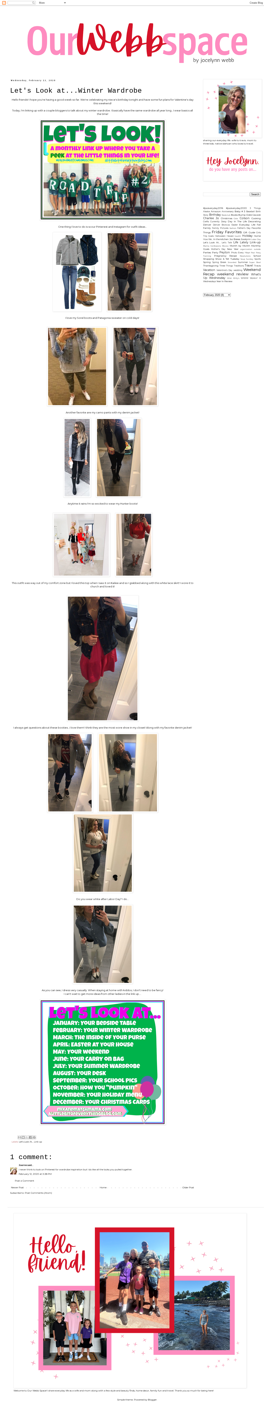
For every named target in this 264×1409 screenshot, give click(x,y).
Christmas (226, 218)
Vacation (209, 270)
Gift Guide (249, 232)
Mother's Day (218, 249)
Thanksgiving (210, 265)
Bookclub (226, 215)
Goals (211, 236)
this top (85, 582)
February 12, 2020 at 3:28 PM (35, 1173)
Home (103, 1187)
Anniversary (228, 211)
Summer (243, 262)
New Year (232, 249)
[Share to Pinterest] (34, 1137)
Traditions (239, 266)
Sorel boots (84, 317)
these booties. (58, 727)
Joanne (23, 1165)
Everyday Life (247, 224)
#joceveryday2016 (213, 208)
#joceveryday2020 (236, 208)
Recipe (233, 255)
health (238, 236)
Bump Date (245, 214)
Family (207, 227)
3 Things (255, 208)
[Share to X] (27, 1137)
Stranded (232, 262)
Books (234, 214)
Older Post (188, 1187)
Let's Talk (227, 242)
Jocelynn (246, 239)
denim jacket (130, 412)
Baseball (250, 211)
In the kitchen (221, 239)
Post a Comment (24, 1180)
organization (246, 249)
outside (257, 249)
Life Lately (240, 242)
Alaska (206, 211)
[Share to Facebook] (30, 1137)
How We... (208, 239)
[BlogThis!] (23, 1137)
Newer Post (17, 1187)
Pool (253, 253)
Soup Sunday (247, 259)
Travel (249, 265)
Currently (215, 221)
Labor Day (256, 239)
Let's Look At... (26, 1142)
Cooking (256, 218)
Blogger (152, 1399)
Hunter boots (128, 503)
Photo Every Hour (240, 252)
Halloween (220, 236)
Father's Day (243, 228)
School (257, 255)
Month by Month (240, 245)
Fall (259, 224)
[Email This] (19, 1137)
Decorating (254, 221)
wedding (237, 270)
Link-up (38, 1142)
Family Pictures (220, 228)
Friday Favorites (227, 232)
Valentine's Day (224, 270)
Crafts (206, 221)
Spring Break (219, 262)
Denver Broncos (221, 225)
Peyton (224, 252)
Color (236, 218)
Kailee (115, 582)
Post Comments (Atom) (38, 1192)
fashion (233, 228)
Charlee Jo (211, 218)
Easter (235, 225)
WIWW (244, 278)
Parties (207, 252)
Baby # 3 (240, 211)
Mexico (225, 246)
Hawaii (230, 236)
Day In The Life (237, 221)
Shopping (208, 258)
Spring (207, 262)
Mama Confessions (212, 246)
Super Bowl (255, 262)
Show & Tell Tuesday (227, 258)
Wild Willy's (233, 278)
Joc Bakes (234, 239)
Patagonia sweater (110, 317)
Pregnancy (220, 255)
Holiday (247, 236)
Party (215, 252)
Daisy (224, 221)
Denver (207, 224)
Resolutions (245, 256)
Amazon (216, 211)
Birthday (215, 214)
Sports (257, 259)
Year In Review (224, 281)
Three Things (226, 266)
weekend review (233, 274)
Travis (257, 265)
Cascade (256, 215)
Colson (245, 218)
